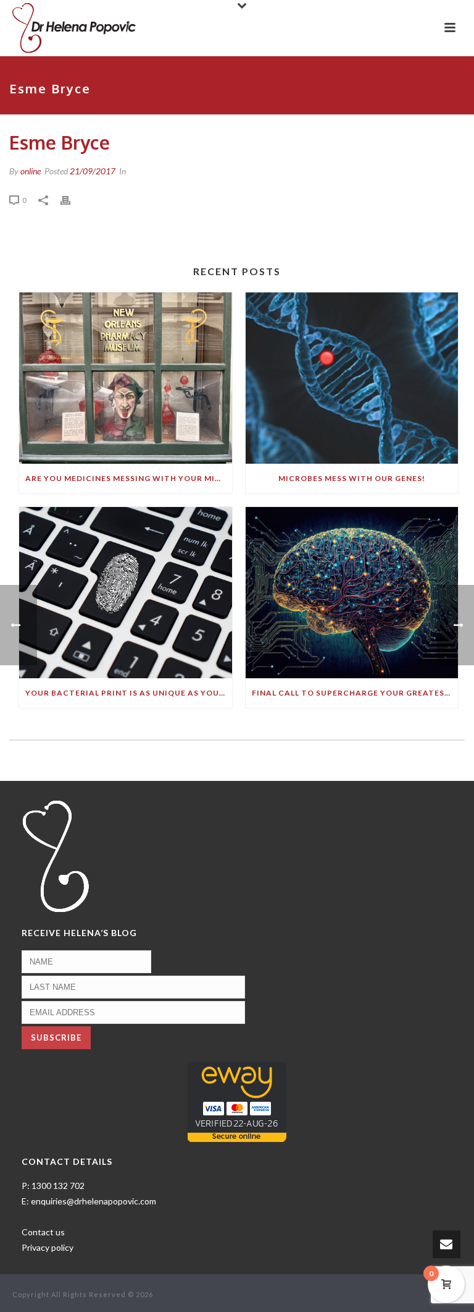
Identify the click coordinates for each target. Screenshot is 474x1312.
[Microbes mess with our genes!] (352, 378)
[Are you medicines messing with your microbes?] (125, 378)
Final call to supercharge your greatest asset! (355, 692)
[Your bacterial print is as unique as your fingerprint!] (125, 592)
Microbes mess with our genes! (351, 478)
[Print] (71, 199)
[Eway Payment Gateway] (237, 1100)
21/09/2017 (92, 171)
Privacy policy (47, 1247)
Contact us (43, 1232)
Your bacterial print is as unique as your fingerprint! (128, 692)
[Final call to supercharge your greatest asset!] (352, 592)
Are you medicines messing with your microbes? (128, 478)
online (30, 171)
